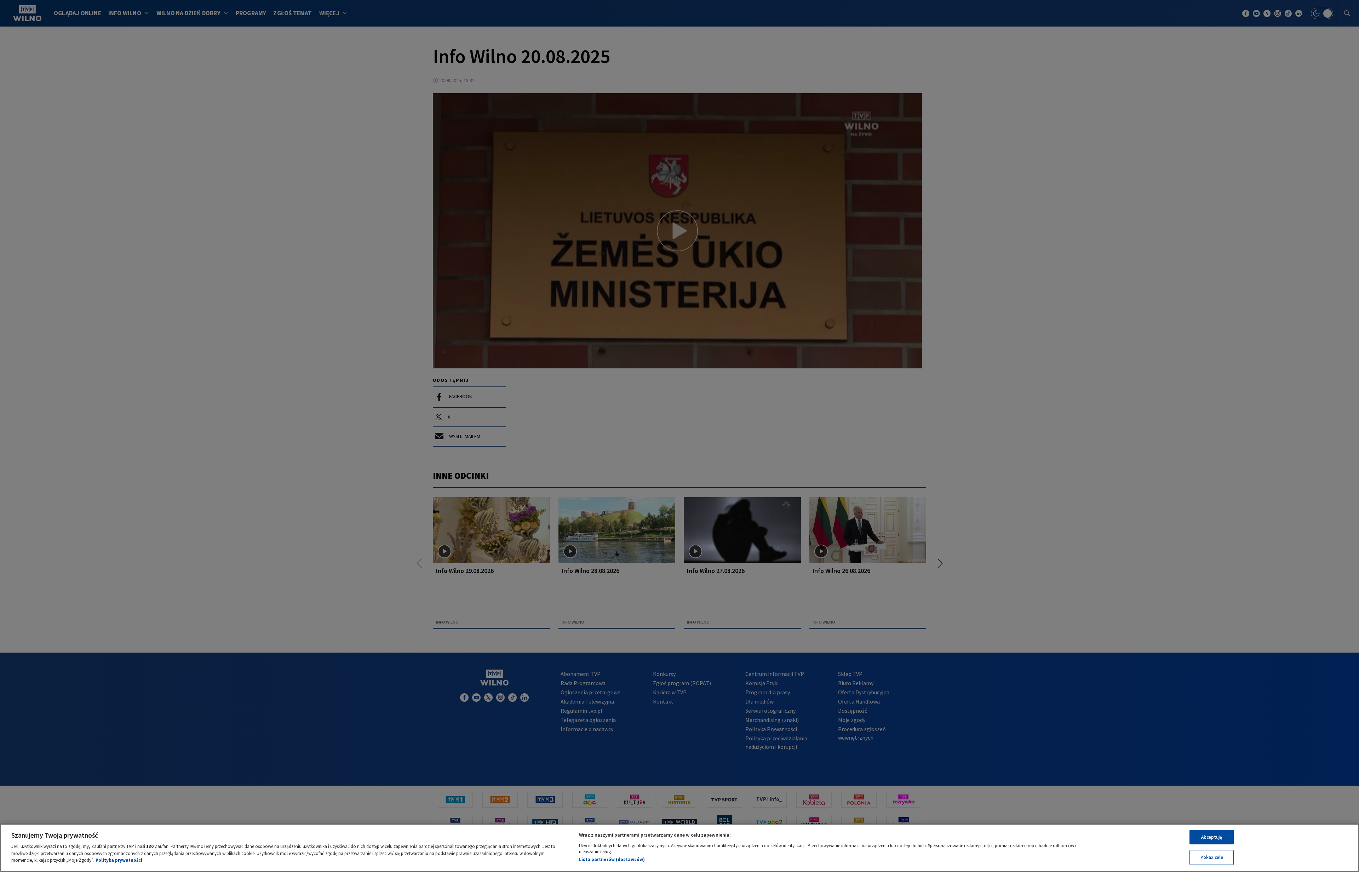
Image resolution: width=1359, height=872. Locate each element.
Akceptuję (1211, 837)
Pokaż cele (1211, 857)
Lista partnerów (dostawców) (612, 859)
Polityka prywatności (119, 860)
